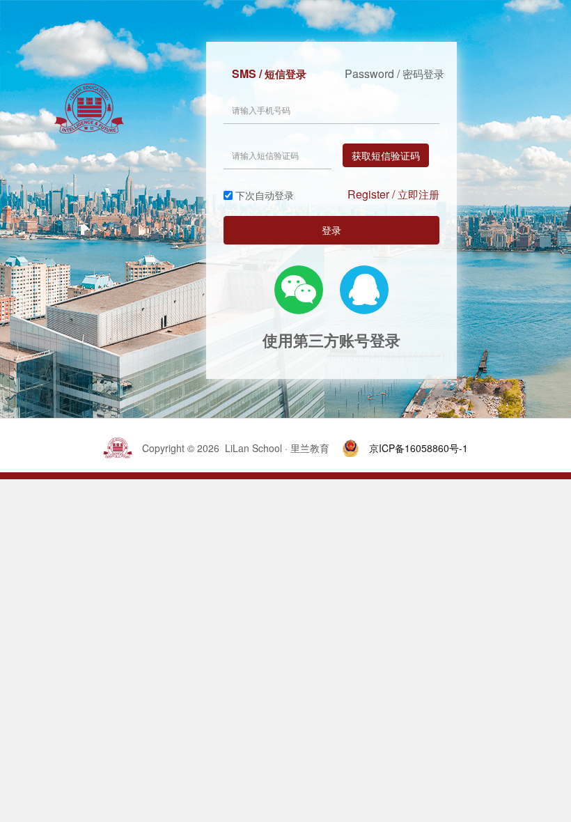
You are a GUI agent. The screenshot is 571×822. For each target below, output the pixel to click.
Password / (394, 73)
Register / (393, 194)
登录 (331, 230)
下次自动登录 (264, 195)
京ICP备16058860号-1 (418, 448)
